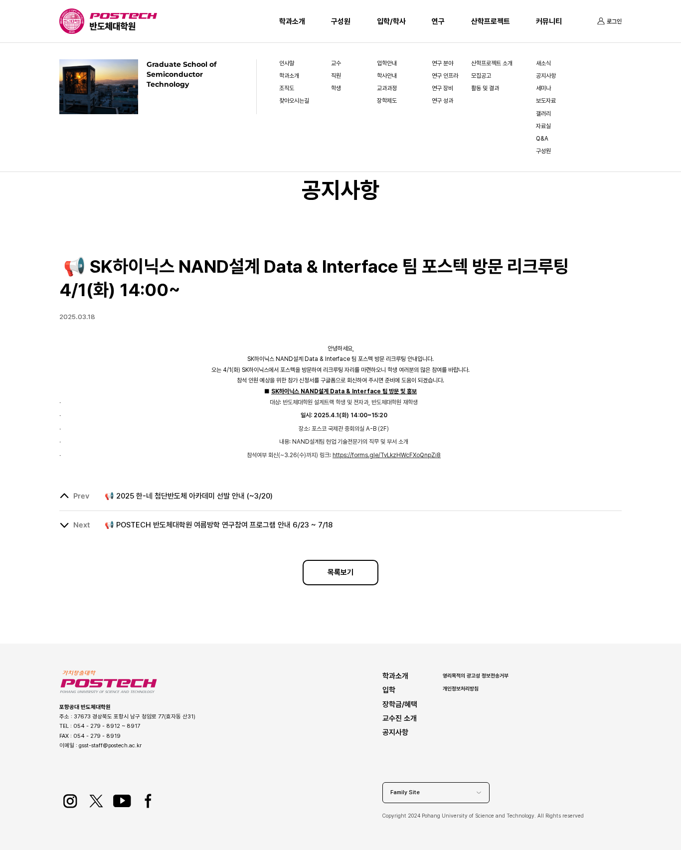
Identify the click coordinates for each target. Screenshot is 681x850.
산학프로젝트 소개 (491, 63)
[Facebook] (148, 801)
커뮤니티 (549, 21)
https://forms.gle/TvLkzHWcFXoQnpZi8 (387, 455)
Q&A (542, 138)
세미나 (543, 88)
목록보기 (340, 572)
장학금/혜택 (399, 704)
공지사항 (546, 75)
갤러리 (543, 113)
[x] (96, 801)
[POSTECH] (123, 17)
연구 (438, 21)
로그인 (614, 21)
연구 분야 (442, 63)
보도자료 (546, 100)
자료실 (543, 126)
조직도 (286, 88)
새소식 (543, 63)
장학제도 (387, 100)
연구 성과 (442, 100)
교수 (336, 63)
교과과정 (387, 88)
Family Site (405, 792)
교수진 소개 (399, 718)
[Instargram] (70, 801)
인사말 (286, 63)
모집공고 (481, 75)
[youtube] (122, 801)
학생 (336, 88)
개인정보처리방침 (461, 688)
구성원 (340, 21)
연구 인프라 (445, 75)
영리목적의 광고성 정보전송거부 (476, 675)
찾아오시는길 (294, 100)
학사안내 (387, 75)
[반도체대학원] (123, 26)
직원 (336, 75)
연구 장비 (442, 88)
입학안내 (387, 63)
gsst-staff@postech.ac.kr (110, 745)
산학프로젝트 (490, 21)
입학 (388, 689)
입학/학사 (391, 21)
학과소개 (292, 21)
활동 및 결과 (485, 88)
